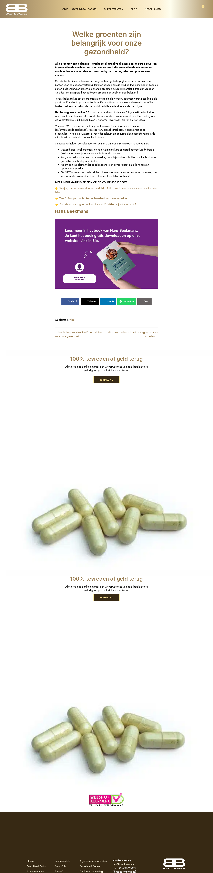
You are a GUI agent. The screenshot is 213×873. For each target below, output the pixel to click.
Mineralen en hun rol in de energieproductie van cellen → (133, 334)
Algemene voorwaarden (93, 861)
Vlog (71, 320)
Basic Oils (60, 866)
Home (30, 861)
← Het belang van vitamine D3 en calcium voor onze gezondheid (78, 334)
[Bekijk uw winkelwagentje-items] (200, 9)
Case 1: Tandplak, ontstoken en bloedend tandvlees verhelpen (93, 198)
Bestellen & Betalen (90, 866)
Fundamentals (62, 861)
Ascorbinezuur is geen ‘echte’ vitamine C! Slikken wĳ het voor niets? (98, 204)
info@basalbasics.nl (123, 864)
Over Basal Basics (36, 866)
